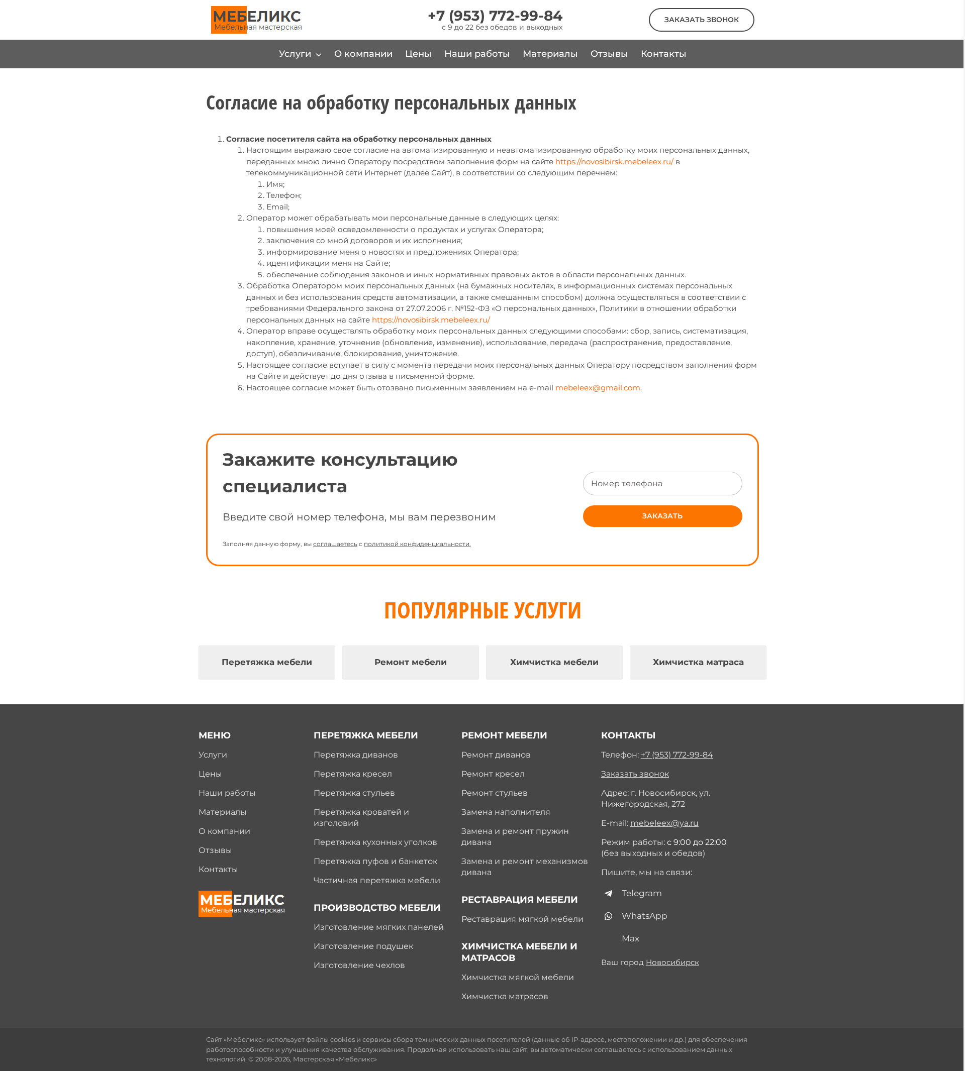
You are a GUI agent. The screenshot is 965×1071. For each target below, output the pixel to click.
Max (630, 938)
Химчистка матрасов (504, 996)
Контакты (218, 869)
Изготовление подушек (363, 946)
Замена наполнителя (505, 812)
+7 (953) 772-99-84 (495, 15)
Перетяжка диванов (356, 755)
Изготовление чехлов (359, 965)
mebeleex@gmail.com (597, 387)
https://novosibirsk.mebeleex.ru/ (614, 161)
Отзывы (215, 850)
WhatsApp (644, 916)
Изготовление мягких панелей (379, 927)
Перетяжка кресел (353, 774)
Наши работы (227, 793)
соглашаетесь (335, 544)
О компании (224, 831)
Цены (210, 774)
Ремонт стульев (494, 793)
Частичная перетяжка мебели (377, 880)
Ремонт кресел (493, 774)
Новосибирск (672, 962)
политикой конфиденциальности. (417, 544)
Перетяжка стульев (354, 793)
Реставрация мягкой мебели (522, 919)
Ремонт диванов (496, 755)
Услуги (213, 755)
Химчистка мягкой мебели (517, 977)
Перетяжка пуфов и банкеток (375, 861)
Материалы (223, 812)
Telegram (642, 893)
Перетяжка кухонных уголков (375, 842)
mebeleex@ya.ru (664, 823)
